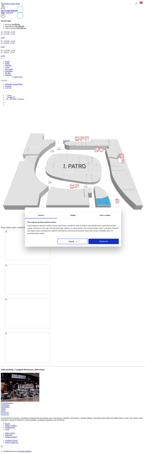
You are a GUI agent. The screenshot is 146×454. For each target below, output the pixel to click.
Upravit (71, 241)
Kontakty (8, 75)
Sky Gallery (9, 69)
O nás (7, 67)
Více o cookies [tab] (105, 215)
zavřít (3, 37)
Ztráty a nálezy (10, 433)
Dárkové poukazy (11, 437)
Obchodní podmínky (25, 451)
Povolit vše (104, 241)
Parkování (8, 435)
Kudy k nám (18, 77)
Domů (7, 61)
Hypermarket (14, 26)
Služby (7, 63)
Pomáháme (9, 71)
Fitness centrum (15, 28)
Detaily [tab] (73, 215)
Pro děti (7, 73)
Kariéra (7, 424)
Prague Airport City (11, 442)
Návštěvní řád (10, 427)
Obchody (12, 24)
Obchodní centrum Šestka (14, 84)
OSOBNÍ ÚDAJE (11, 440)
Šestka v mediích (11, 426)
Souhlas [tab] (41, 215)
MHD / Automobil (9, 11)
